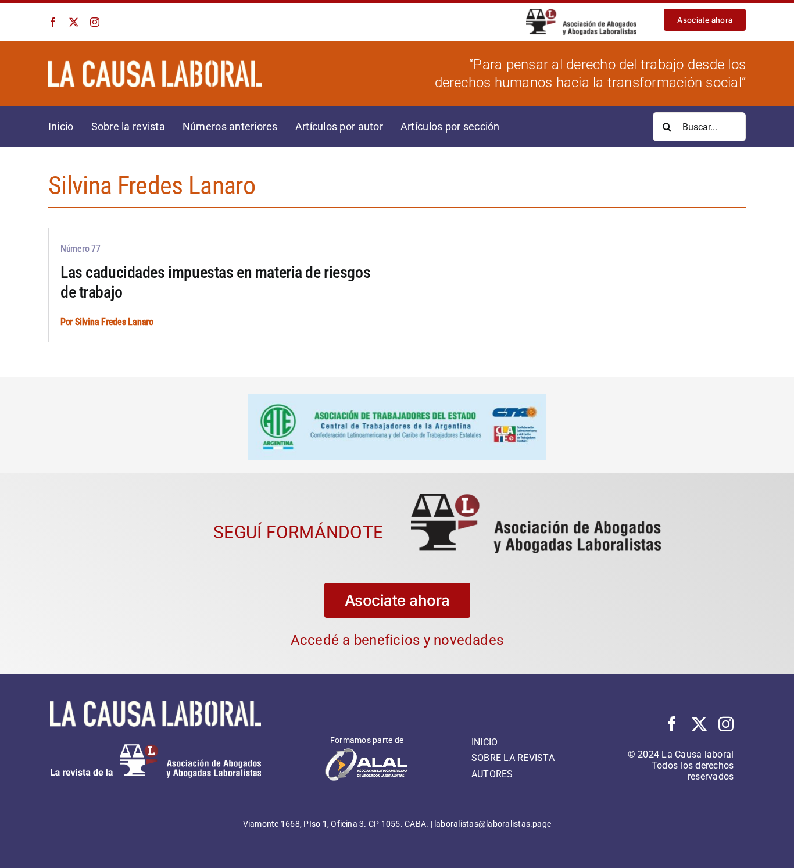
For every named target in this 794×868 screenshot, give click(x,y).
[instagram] (94, 22)
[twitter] (73, 22)
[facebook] (53, 22)
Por (67, 321)
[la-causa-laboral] (155, 64)
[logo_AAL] (581, 13)
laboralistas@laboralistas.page (492, 823)
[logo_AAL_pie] (155, 748)
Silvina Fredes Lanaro (114, 321)
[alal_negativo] (367, 751)
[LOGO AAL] (536, 497)
